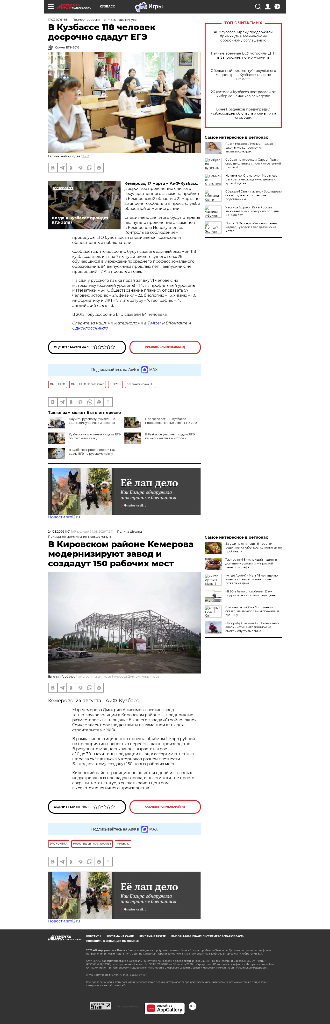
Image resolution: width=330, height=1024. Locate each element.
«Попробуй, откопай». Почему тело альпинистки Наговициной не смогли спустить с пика (252, 627)
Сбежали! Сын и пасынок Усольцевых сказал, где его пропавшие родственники (253, 195)
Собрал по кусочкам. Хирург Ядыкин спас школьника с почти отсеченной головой (253, 163)
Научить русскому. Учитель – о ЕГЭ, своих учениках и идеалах (92, 421)
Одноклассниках (89, 328)
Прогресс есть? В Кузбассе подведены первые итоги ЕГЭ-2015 (171, 421)
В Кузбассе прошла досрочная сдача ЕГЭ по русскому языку (92, 451)
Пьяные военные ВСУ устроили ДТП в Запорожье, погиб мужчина (243, 55)
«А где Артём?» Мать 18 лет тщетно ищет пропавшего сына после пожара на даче (251, 579)
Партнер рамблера (127, 1006)
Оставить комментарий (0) (165, 347)
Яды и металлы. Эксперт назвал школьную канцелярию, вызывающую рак (249, 147)
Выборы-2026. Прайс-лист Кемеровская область (207, 936)
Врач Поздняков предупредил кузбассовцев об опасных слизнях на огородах (243, 113)
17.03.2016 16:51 (58, 19)
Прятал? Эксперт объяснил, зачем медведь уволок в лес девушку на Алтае (251, 227)
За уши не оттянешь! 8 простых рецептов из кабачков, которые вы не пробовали (253, 547)
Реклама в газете (152, 936)
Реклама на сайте (120, 936)
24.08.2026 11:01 (59, 531)
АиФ (85, 156)
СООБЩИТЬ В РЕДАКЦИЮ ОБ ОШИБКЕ (112, 941)
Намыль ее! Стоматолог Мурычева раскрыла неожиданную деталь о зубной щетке (251, 179)
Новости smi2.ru (64, 517)
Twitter (154, 323)
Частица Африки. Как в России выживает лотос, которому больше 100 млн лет (252, 211)
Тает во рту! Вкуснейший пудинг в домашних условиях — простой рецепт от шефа (251, 563)
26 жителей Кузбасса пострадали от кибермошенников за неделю (243, 94)
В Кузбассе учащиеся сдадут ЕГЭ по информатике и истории (170, 436)
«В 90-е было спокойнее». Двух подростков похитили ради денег (250, 593)
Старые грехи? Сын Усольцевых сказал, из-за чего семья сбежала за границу (252, 611)
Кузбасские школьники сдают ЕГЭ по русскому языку (95, 436)
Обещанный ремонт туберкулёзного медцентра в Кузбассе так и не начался (243, 75)
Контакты (93, 936)
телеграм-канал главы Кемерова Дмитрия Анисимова (118, 676)
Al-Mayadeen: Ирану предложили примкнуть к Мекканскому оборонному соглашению (243, 36)
